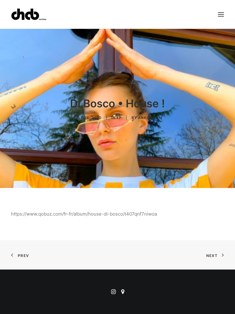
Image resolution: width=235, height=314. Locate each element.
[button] (221, 14)
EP (119, 117)
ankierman (150, 117)
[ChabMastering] (29, 14)
